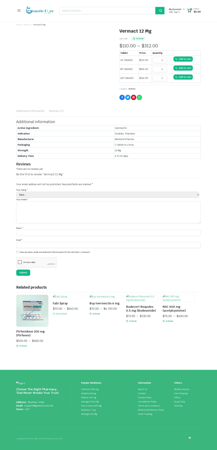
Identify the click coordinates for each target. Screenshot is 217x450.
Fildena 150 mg (88, 397)
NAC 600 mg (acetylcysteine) (174, 308)
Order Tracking (145, 414)
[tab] (30, 111)
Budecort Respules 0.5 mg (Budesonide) (141, 308)
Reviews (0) (56, 111)
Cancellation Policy (147, 401)
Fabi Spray (60, 303)
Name (19, 228)
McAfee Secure (181, 389)
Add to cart (185, 59)
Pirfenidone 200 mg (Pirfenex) (30, 333)
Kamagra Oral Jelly (90, 401)
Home (18, 25)
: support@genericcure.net (38, 405)
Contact (142, 393)
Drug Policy (179, 401)
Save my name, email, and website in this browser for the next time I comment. (54, 252)
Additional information (30, 111)
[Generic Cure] (40, 10)
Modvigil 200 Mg (89, 414)
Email (19, 240)
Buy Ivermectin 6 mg (104, 303)
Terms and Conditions (149, 405)
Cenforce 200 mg (90, 389)
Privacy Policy (144, 397)
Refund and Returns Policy (151, 410)
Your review (22, 199)
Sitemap (178, 405)
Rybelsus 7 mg (88, 410)
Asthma (27, 25)
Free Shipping (181, 393)
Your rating (22, 190)
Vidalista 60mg (88, 393)
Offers (177, 397)
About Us (142, 389)
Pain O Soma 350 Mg (91, 405)
